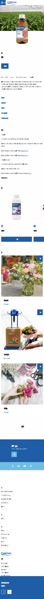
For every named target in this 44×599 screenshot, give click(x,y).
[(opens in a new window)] (13, 466)
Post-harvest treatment (21, 77)
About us (2, 530)
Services (13, 514)
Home (2, 77)
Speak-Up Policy (4, 545)
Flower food (4, 503)
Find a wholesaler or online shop (5, 66)
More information (16, 239)
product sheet (25, 151)
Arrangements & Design (6, 499)
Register (14, 454)
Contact (13, 526)
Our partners (3, 538)
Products (7, 77)
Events (2, 541)
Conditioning (5, 495)
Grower (12, 77)
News (2, 518)
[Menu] (3, 2)
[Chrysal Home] (12, 3)
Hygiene (3, 506)
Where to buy (4, 534)
